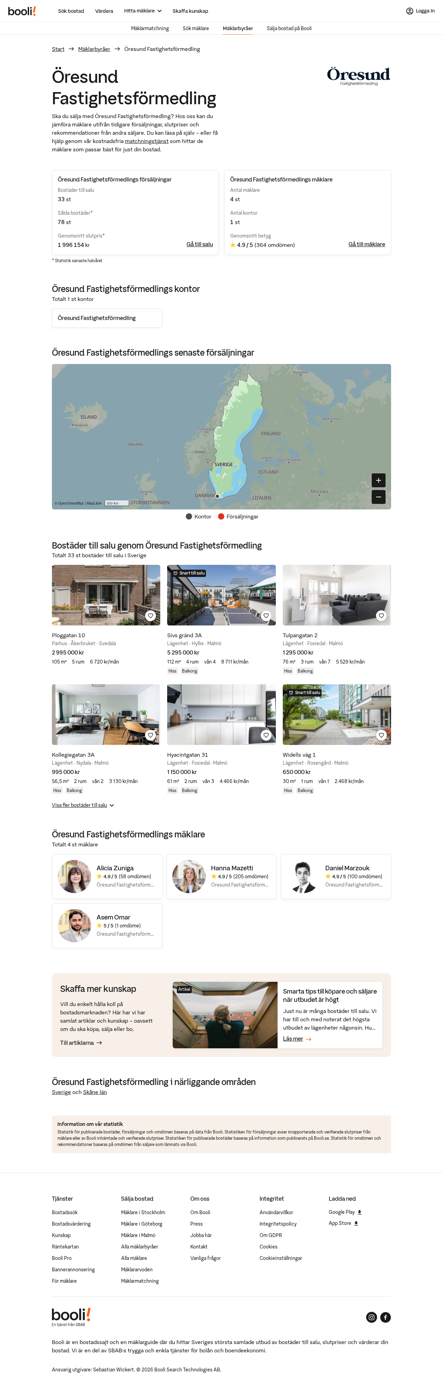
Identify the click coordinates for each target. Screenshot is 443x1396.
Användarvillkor (276, 1212)
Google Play (342, 1212)
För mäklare (64, 1281)
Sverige (61, 1091)
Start (58, 48)
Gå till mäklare (367, 244)
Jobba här (201, 1235)
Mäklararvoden (137, 1269)
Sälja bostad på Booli (289, 28)
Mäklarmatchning (150, 28)
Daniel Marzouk (347, 868)
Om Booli (200, 1212)
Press (196, 1224)
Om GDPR (271, 1235)
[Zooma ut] (379, 497)
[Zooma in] (379, 480)
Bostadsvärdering (71, 1224)
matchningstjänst (147, 140)
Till (77, 1042)
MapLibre (94, 503)
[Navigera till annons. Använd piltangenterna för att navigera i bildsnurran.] (106, 595)
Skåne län (95, 1091)
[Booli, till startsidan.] (22, 11)
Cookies (269, 1247)
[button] (217, 496)
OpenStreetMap (71, 503)
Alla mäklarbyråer (139, 1247)
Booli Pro (62, 1258)
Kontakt (199, 1247)
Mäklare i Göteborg (141, 1224)
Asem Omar (113, 917)
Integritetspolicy (278, 1224)
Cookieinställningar (281, 1258)
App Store (340, 1223)
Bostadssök (65, 1212)
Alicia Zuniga (115, 868)
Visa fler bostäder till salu (79, 805)
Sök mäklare (196, 28)
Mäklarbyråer (238, 28)
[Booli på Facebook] (385, 1317)
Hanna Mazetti (232, 868)
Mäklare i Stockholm (143, 1212)
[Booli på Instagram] (371, 1317)
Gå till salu (200, 244)
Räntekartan (65, 1247)
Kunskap (61, 1235)
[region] (221, 436)
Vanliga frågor (205, 1258)
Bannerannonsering (73, 1269)
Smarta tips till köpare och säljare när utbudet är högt (330, 995)
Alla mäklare (134, 1258)
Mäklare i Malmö (138, 1235)
